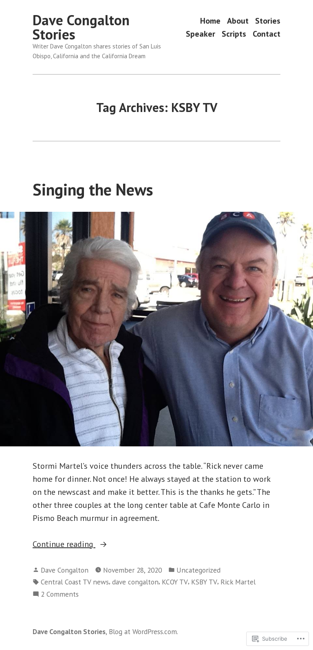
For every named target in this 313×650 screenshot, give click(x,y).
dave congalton (135, 581)
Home (210, 21)
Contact (266, 34)
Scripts (234, 34)
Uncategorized (198, 570)
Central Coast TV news (75, 581)
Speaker (200, 34)
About (238, 21)
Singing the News (93, 189)
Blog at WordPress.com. (143, 631)
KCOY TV (175, 581)
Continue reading (64, 544)
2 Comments (60, 594)
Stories (267, 21)
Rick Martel (238, 581)
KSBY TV (204, 581)
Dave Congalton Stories (81, 27)
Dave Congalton (64, 570)
